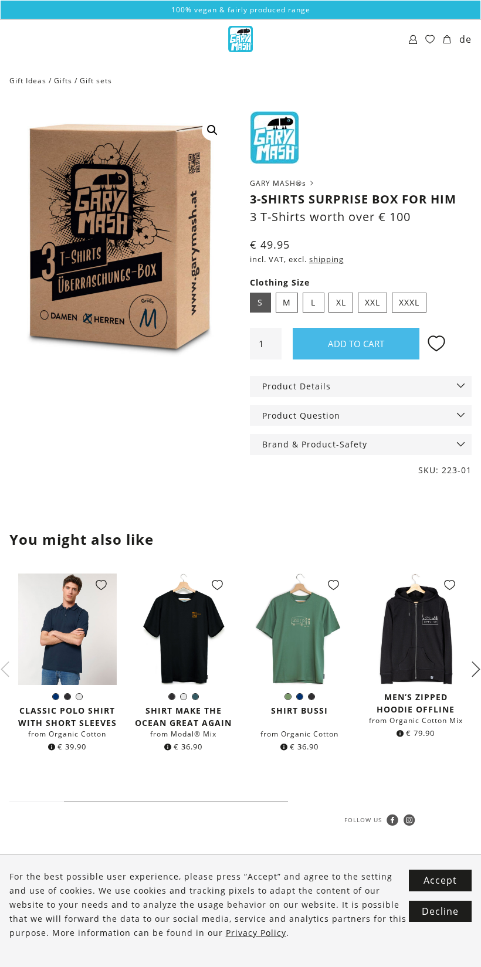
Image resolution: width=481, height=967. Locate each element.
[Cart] (447, 40)
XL (341, 302)
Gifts (63, 81)
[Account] (413, 40)
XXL (372, 302)
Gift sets (96, 81)
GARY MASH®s (279, 183)
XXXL (409, 302)
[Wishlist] (430, 40)
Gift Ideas (27, 81)
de (465, 39)
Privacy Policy (256, 932)
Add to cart (356, 344)
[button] (212, 130)
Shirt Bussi (299, 710)
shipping (326, 259)
